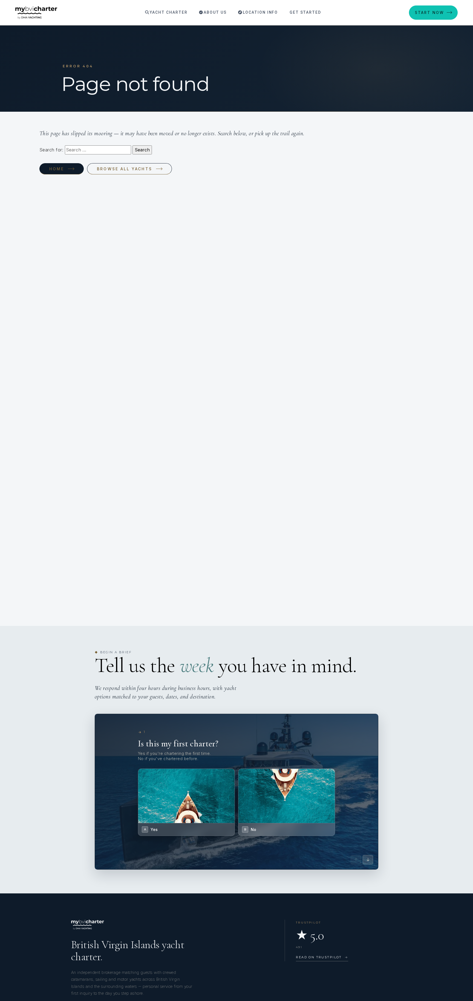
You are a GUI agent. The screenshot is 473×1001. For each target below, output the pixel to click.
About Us (214, 12)
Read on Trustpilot (322, 957)
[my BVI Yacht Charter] (36, 12)
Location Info (259, 12)
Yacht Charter (167, 12)
